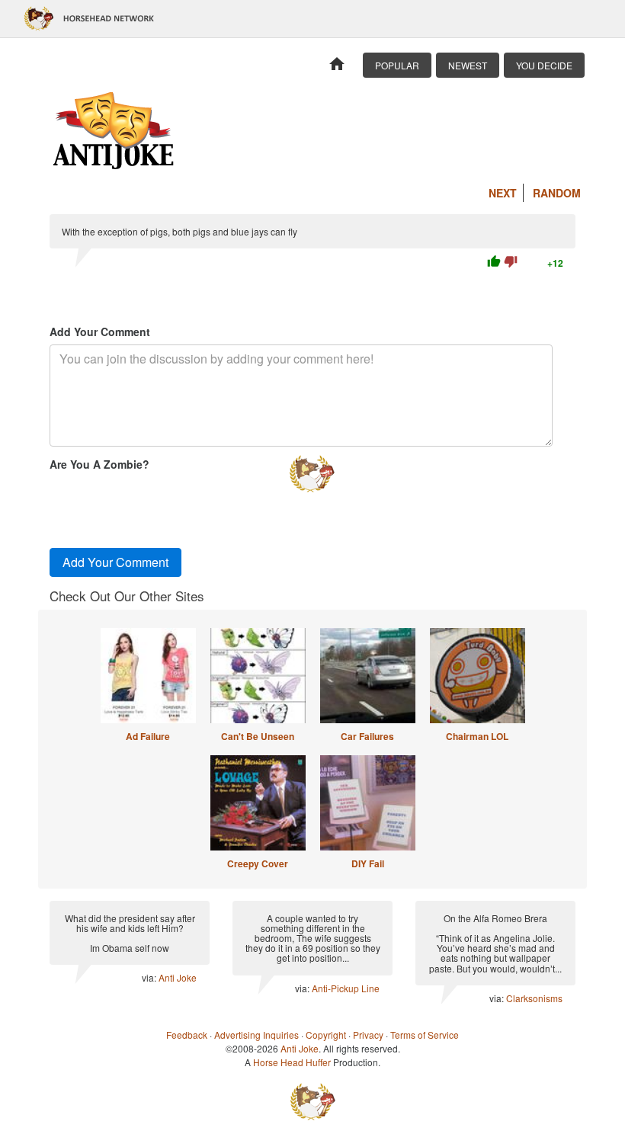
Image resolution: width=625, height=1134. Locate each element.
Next (503, 192)
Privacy (368, 1034)
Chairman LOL (477, 736)
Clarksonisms (534, 997)
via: (150, 977)
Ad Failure (148, 736)
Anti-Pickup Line (346, 988)
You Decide (544, 65)
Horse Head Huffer (292, 1062)
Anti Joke (178, 977)
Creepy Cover (257, 863)
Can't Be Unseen (257, 736)
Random (557, 192)
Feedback (186, 1034)
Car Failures (367, 736)
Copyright (326, 1034)
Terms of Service (424, 1034)
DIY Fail (367, 863)
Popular (397, 65)
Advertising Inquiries (256, 1034)
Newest (467, 65)
